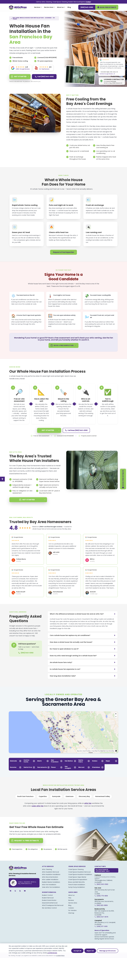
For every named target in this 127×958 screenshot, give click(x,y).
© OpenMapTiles (95, 751)
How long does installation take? (82, 675)
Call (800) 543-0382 (45, 77)
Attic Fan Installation (49, 885)
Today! (88, 2)
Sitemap (71, 913)
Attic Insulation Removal (50, 872)
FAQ (69, 898)
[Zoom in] (115, 713)
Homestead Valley (102, 796)
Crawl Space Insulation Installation (80, 874)
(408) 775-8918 (102, 896)
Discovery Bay (84, 796)
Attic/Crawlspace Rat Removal (52, 905)
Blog (69, 7)
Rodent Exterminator (49, 900)
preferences (52, 953)
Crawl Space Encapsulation (77, 880)
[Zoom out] (115, 716)
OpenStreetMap (110, 751)
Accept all (77, 951)
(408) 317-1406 (102, 926)
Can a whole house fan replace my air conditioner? (82, 635)
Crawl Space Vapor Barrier (77, 877)
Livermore (69, 796)
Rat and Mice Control (49, 908)
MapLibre (79, 751)
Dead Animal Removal (49, 903)
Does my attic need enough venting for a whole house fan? (82, 655)
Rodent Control (47, 895)
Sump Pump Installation (76, 887)
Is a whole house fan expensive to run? (82, 669)
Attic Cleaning (47, 869)
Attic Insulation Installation (51, 874)
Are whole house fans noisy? (82, 662)
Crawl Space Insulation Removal (79, 872)
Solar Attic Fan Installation (51, 887)
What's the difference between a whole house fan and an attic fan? (83, 614)
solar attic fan (94, 137)
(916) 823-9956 (102, 905)
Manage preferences (107, 951)
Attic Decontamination (50, 877)
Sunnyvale (56, 796)
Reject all (90, 951)
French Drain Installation (76, 885)
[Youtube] (25, 891)
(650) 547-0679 (102, 917)
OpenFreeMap (87, 751)
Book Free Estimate (108, 7)
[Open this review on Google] (114, 74)
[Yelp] (20, 891)
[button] (61, 735)
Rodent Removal (47, 898)
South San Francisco (25, 796)
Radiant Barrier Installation (51, 882)
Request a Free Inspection (63, 252)
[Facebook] (10, 891)
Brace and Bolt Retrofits (76, 882)
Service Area (48, 7)
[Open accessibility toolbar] (2, 479)
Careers (71, 908)
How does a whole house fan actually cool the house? (82, 642)
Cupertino (43, 796)
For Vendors (72, 910)
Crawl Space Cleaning (76, 869)
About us (60, 7)
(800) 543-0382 (86, 7)
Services (37, 7)
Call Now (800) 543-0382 (78, 430)
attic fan (106, 134)
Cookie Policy (60, 955)
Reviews (71, 900)
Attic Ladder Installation (50, 880)
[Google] (15, 891)
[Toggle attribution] (116, 751)
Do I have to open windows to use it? (82, 648)
